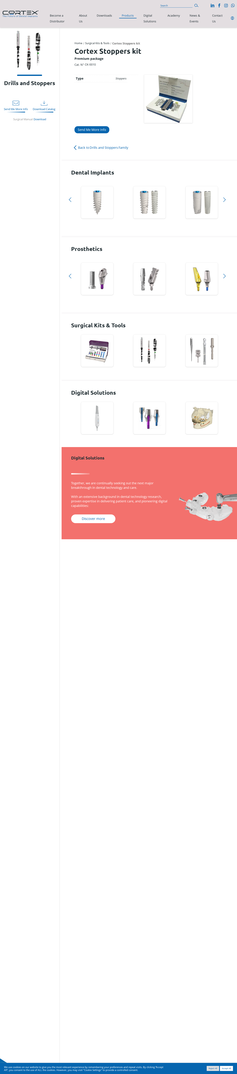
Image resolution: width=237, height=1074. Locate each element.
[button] (196, 5)
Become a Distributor (57, 18)
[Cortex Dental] (20, 13)
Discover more (97, 202)
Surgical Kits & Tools (97, 43)
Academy (174, 15)
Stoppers (121, 78)
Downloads (104, 15)
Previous (72, 184)
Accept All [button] (226, 1068)
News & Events (195, 18)
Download (40, 119)
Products (128, 15)
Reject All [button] (213, 1068)
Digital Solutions (149, 18)
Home (78, 43)
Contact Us (217, 18)
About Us (83, 18)
